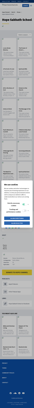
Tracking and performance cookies (13, 210)
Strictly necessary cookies (13, 204)
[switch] (24, 204)
